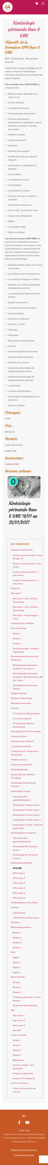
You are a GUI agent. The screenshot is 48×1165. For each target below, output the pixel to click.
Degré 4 (16, 972)
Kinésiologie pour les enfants (24, 902)
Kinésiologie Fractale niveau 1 (26, 810)
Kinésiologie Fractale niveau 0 (26, 805)
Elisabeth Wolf (12, 464)
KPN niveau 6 (19, 898)
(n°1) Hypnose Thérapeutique (26, 713)
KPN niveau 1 (19, 873)
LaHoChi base (19, 913)
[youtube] (27, 1122)
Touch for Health (18, 1035)
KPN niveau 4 (19, 888)
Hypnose (15, 708)
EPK (22, 1130)
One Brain (15, 922)
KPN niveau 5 (19, 893)
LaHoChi (15, 907)
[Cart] (36, 3)
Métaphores (18, 1060)
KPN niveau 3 (19, 883)
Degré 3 (16, 967)
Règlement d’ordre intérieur (24, 1150)
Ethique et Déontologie (21, 698)
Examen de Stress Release (25, 1005)
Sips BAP (17, 1030)
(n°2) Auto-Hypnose (22, 718)
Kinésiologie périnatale (21, 863)
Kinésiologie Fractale (20, 791)
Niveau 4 (17, 1055)
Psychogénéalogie (19, 769)
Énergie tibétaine (19, 693)
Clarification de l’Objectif (22, 741)
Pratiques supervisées (23, 1073)
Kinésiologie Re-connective (23, 833)
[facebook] (19, 1122)
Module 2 (17, 938)
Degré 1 (16, 957)
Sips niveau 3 (19, 1025)
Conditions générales (24, 1155)
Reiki (13, 952)
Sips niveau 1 (19, 1015)
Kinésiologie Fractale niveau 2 (26, 815)
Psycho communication (21, 764)
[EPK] (7, 10)
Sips (13, 1010)
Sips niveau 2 (19, 1020)
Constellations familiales (22, 623)
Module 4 (17, 947)
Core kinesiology (18, 628)
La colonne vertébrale (21, 746)
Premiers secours (19, 759)
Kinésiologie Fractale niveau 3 (27, 820)
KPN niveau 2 (19, 878)
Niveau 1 (16, 633)
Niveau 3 (17, 643)
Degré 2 (16, 962)
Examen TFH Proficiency (24, 1078)
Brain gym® (16, 593)
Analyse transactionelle (22, 550)
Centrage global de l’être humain (26, 731)
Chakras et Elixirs (19, 736)
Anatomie (15, 588)
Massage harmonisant (21, 703)
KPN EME (17, 868)
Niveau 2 (17, 638)
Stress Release (18, 977)
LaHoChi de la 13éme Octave (26, 918)
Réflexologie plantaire (21, 927)
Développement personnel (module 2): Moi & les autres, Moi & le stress (28, 676)
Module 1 (17, 933)
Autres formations (19, 1083)
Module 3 (17, 942)
